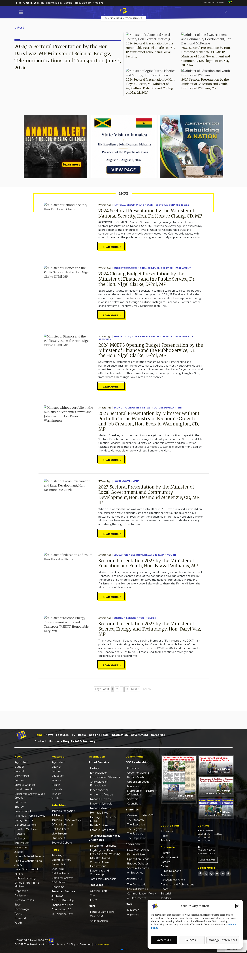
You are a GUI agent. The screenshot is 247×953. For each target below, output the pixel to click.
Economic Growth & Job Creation (29, 795)
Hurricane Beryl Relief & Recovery (72, 741)
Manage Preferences (222, 940)
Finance (56, 780)
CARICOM (96, 916)
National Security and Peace (133, 205)
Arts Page (58, 855)
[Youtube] (217, 873)
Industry (19, 838)
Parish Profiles (99, 825)
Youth (171, 555)
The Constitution (137, 884)
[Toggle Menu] (21, 12)
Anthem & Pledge (101, 794)
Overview (133, 768)
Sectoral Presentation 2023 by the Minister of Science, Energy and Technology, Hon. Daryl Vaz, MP (149, 629)
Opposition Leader (138, 781)
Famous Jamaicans (102, 830)
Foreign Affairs (23, 820)
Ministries (133, 910)
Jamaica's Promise (63, 891)
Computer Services (173, 880)
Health (56, 784)
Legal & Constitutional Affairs (28, 862)
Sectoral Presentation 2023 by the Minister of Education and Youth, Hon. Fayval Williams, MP (148, 563)
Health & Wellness (25, 829)
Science (131, 618)
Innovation (58, 789)
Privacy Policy (101, 944)
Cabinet (19, 771)
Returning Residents (103, 845)
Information (119, 735)
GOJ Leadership (137, 762)
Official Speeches (62, 824)
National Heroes (100, 799)
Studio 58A (58, 838)
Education (121, 555)
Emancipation (99, 772)
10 (126, 689)
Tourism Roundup (63, 900)
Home (39, 735)
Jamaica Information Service (123, 18)
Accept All (164, 940)
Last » (147, 689)
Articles (165, 840)
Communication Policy (141, 893)
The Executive (136, 824)
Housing (19, 833)
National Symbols (101, 803)
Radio (82, 735)
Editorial (166, 893)
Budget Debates (137, 863)
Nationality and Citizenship (99, 872)
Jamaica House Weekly (66, 820)
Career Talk (58, 864)
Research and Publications (177, 884)
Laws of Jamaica (137, 889)
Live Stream (59, 833)
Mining (18, 873)
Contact (40, 741)
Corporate (158, 735)
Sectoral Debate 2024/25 (172, 205)
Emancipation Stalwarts (105, 777)
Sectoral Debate (62, 842)
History (94, 768)
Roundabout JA (61, 909)
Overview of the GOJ (140, 815)
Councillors (134, 803)
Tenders (166, 898)
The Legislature (137, 829)
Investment (21, 847)
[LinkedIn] (222, 873)
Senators (132, 799)
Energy (118, 618)
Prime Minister (136, 777)
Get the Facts (98, 735)
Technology (147, 618)
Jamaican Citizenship (103, 879)
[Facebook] (200, 873)
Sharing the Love (62, 905)
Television (167, 831)
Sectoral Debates (138, 868)
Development (23, 789)
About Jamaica (99, 762)
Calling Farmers (61, 859)
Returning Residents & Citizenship (104, 837)
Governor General (25, 824)
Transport (20, 918)
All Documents (136, 898)
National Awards (100, 808)
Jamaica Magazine (63, 811)
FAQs (93, 900)
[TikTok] (228, 873)
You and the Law (62, 914)
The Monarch (135, 820)
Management (169, 857)
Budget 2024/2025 (125, 268)
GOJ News (58, 882)
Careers (165, 862)
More (92, 905)
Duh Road (58, 868)
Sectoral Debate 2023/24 (147, 555)
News (49, 735)
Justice (18, 851)
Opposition (21, 891)
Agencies (133, 914)
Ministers (133, 786)
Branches (132, 809)
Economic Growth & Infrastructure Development (148, 407)
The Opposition (136, 838)
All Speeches (135, 872)
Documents (134, 878)
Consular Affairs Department (99, 864)
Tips (92, 895)
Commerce (21, 775)
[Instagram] (211, 873)
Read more (111, 247)
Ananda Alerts (99, 920)
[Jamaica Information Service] (123, 11)
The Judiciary (135, 833)
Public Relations (171, 871)
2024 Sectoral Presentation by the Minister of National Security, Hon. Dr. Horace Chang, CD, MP (150, 213)
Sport (17, 904)
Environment (22, 811)
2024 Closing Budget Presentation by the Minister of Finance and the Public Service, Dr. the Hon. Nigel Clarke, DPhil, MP (146, 279)
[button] (237, 906)
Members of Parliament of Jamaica (142, 792)
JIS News (57, 815)
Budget (19, 766)
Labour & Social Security (29, 856)
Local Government (127, 481)
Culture (19, 780)
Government (139, 735)
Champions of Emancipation (99, 783)
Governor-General (138, 772)
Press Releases (24, 900)
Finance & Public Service (156, 268)
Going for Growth (62, 877)
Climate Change (24, 784)
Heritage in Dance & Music (103, 819)
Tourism (19, 913)
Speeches (104, 339)
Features (62, 735)
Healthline (58, 887)
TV (73, 735)
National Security (25, 878)
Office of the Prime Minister (26, 884)
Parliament (183, 268)
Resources (96, 885)
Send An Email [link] (207, 859)
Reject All (191, 940)
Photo (165, 889)
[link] (16, 3)
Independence (99, 790)
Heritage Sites (99, 812)
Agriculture (21, 762)
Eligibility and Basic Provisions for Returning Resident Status (105, 854)
